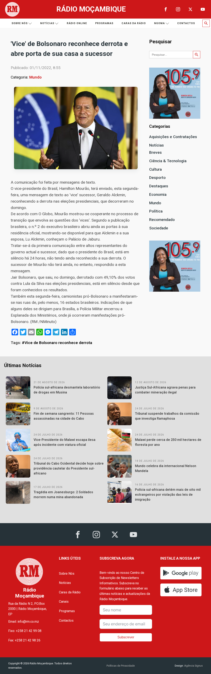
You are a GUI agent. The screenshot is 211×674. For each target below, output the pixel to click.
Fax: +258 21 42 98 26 (24, 640)
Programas (104, 23)
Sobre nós (20, 23)
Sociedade (158, 228)
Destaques (158, 186)
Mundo (35, 77)
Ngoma (159, 23)
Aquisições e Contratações (173, 136)
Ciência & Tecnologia (167, 161)
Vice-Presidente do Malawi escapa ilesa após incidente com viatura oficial (64, 442)
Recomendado (162, 219)
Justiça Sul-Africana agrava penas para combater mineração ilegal (165, 389)
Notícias (47, 23)
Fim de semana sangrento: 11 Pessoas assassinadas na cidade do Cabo (64, 416)
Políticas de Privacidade (121, 665)
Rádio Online (77, 23)
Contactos (186, 23)
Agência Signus (193, 665)
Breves (155, 152)
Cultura (155, 169)
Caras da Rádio (134, 23)
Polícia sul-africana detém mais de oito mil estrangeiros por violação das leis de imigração (168, 494)
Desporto (157, 177)
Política (156, 211)
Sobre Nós (66, 573)
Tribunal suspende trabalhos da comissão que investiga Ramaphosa (167, 416)
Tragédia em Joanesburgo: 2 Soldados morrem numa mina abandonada (63, 494)
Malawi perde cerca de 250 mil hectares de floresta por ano (168, 442)
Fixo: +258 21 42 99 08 (24, 631)
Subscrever (125, 637)
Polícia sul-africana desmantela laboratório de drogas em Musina (67, 389)
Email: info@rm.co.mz (23, 622)
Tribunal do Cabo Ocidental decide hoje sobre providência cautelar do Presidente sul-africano (69, 468)
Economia (157, 194)
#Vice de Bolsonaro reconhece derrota (57, 342)
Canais (64, 602)
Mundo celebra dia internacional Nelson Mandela (165, 468)
